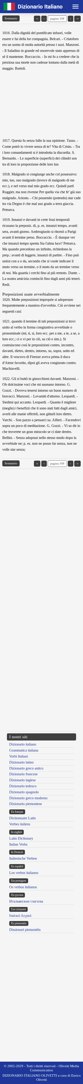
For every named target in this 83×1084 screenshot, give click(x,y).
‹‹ (37, 18)
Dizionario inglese (22, 780)
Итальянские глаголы (26, 901)
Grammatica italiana (23, 750)
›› (77, 18)
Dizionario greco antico (26, 768)
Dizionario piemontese (25, 804)
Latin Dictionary (21, 838)
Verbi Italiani (18, 756)
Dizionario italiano (22, 744)
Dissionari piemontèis (25, 930)
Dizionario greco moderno (28, 798)
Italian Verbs (18, 844)
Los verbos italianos (23, 873)
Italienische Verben (23, 858)
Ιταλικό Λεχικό (20, 916)
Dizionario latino (21, 762)
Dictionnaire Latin (22, 818)
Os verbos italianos (23, 887)
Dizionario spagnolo (24, 792)
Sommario (11, 18)
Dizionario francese (23, 774)
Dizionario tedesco (22, 786)
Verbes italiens (19, 824)
